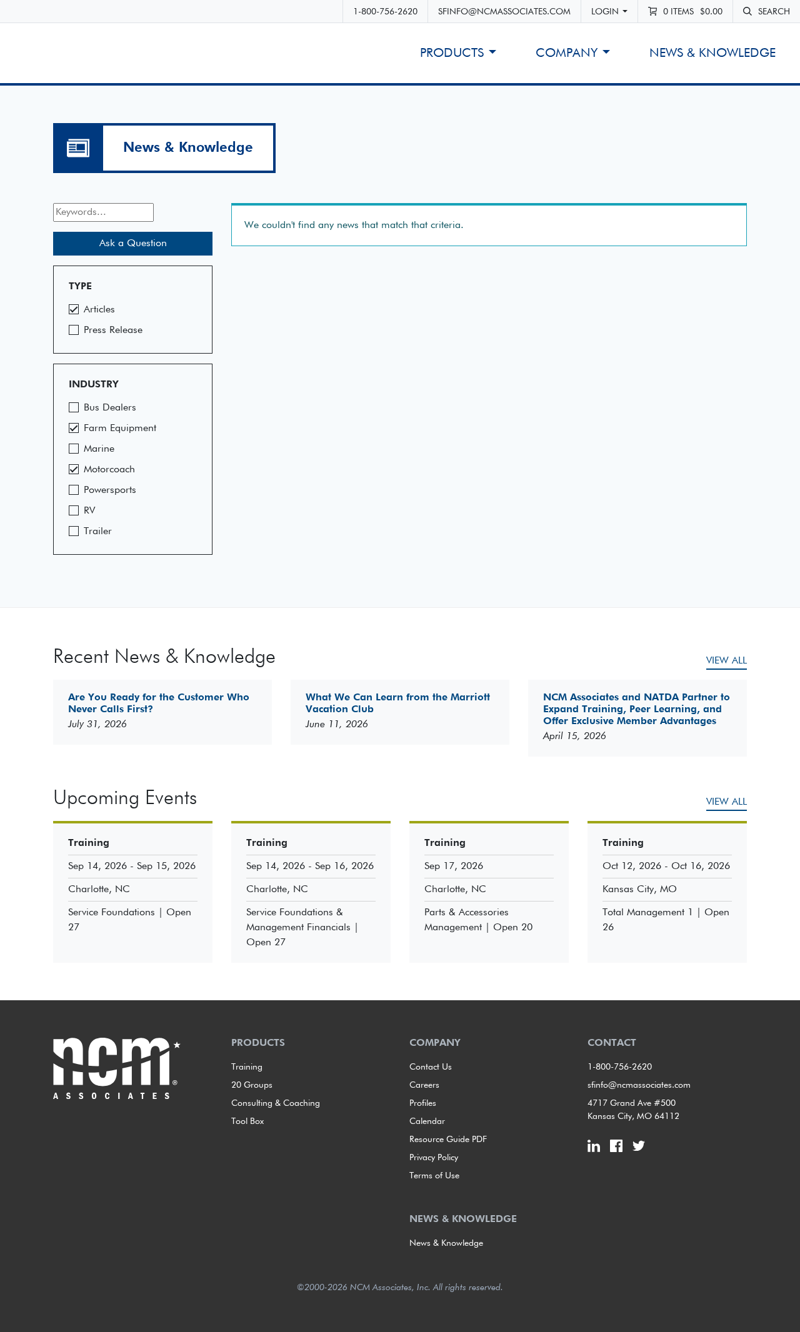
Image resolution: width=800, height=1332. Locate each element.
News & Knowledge (712, 53)
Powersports (110, 490)
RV (89, 511)
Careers (424, 1085)
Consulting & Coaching (275, 1103)
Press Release (113, 330)
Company (567, 53)
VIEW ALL (726, 661)
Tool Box (247, 1121)
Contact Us (430, 1067)
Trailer (98, 532)
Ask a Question (133, 244)
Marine (99, 449)
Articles (99, 310)
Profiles (422, 1103)
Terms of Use (434, 1175)
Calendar (427, 1121)
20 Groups (251, 1085)
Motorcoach (109, 470)
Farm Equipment (120, 429)
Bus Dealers (110, 408)
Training (246, 1067)
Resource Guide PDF (448, 1139)
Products (452, 53)
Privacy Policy (433, 1157)
